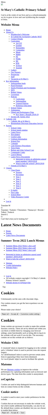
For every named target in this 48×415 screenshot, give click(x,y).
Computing (20, 50)
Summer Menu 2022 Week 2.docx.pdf (21, 248)
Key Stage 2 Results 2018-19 (27, 114)
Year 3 (18, 181)
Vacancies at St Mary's (19, 79)
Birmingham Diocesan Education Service (27, 123)
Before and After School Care (22, 150)
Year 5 (18, 186)
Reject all (5, 314)
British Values (16, 92)
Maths (18, 54)
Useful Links (16, 137)
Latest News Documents (20, 157)
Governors (15, 94)
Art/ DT (19, 43)
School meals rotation (19, 130)
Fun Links (15, 192)
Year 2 (18, 179)
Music (18, 52)
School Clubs (16, 128)
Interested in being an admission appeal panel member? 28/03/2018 (31, 160)
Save (22, 413)
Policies (14, 97)
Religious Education (24, 106)
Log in (8, 201)
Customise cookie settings (30, 314)
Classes (9, 168)
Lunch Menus (16, 155)
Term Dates (15, 148)
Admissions (15, 110)
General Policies (22, 103)
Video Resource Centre (20, 197)
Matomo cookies (13, 370)
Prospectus (15, 74)
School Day (15, 141)
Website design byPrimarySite (18, 283)
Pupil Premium (16, 86)
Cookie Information (13, 265)
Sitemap (9, 263)
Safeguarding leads (18, 83)
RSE (17, 63)
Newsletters (15, 135)
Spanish (19, 68)
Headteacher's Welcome (20, 34)
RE (17, 61)
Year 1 (18, 177)
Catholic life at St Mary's (20, 121)
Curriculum (15, 41)
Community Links (18, 152)
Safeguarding (21, 101)
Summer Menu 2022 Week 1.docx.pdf (21, 246)
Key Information (12, 81)
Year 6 (18, 188)
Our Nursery (16, 72)
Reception (20, 175)
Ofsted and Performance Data (22, 112)
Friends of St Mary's (19, 166)
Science (19, 66)
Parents (9, 126)
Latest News (16, 132)
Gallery (14, 70)
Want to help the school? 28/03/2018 (30, 163)
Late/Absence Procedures (21, 146)
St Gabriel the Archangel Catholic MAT (26, 37)
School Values (16, 108)
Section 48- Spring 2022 (20, 117)
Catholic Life (11, 119)
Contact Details (17, 39)
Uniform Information (19, 139)
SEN (13, 90)
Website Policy (11, 268)
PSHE (18, 59)
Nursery (19, 172)
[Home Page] (2, 4)
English (19, 46)
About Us (10, 32)
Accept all (14, 314)
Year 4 (18, 183)
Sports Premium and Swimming (23, 88)
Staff (13, 77)
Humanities (20, 48)
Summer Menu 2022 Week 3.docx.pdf (21, 250)
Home (8, 30)
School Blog (16, 195)
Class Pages (15, 170)
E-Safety (14, 190)
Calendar (14, 143)
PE (17, 57)
